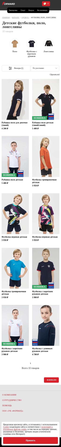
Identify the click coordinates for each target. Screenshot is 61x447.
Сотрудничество (11, 400)
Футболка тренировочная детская (44, 181)
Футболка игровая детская (14, 237)
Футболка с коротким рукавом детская (42, 292)
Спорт (23, 10)
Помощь (7, 405)
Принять (30, 440)
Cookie (6, 427)
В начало (51, 380)
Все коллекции (42, 10)
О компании (9, 395)
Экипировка (13, 10)
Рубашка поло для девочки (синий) (14, 124)
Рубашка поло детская (12, 180)
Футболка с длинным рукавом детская (42, 349)
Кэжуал (31, 10)
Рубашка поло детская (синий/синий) (42, 124)
